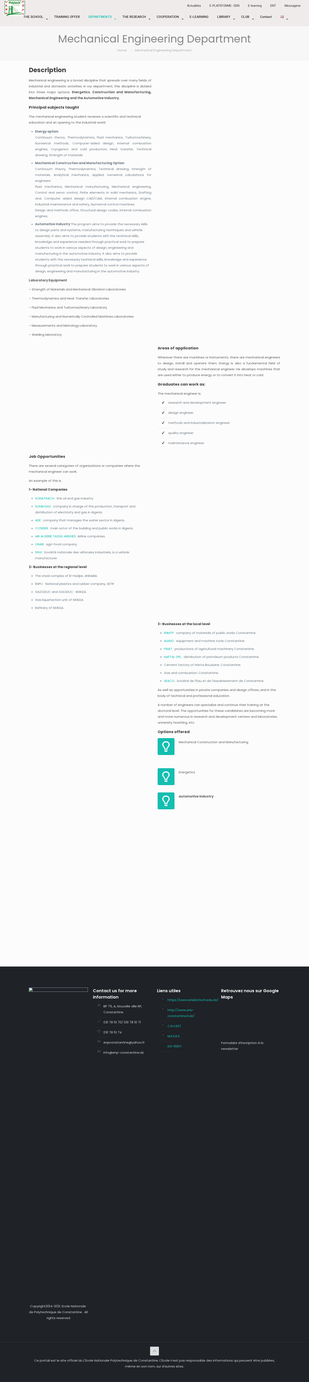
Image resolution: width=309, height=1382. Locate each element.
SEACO (169, 681)
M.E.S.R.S (174, 1036)
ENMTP (169, 633)
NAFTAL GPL (172, 657)
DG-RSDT (175, 1046)
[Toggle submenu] (34, 24)
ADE (38, 520)
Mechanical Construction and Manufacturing (213, 742)
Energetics (187, 772)
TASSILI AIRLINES (64, 536)
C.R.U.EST (174, 1026)
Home (122, 50)
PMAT (168, 649)
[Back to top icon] (154, 1351)
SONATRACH (45, 498)
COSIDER (41, 528)
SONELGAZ (43, 506)
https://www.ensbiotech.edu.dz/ (193, 1000)
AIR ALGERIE (43, 536)
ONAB (39, 544)
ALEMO (169, 641)
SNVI (39, 552)
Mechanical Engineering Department (163, 50)
